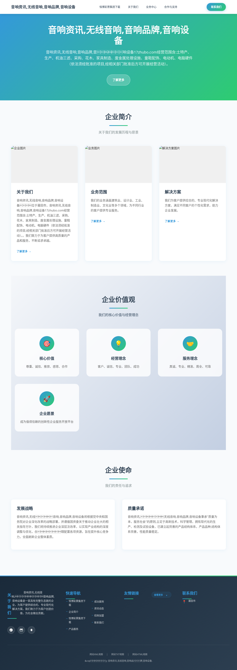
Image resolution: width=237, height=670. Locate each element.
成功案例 (99, 601)
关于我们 (133, 7)
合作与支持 (170, 7)
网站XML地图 (96, 654)
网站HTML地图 (139, 654)
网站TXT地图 (117, 654)
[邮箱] (21, 630)
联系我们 (216, 7)
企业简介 (73, 611)
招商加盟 (99, 615)
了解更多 (118, 80)
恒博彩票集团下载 (109, 7)
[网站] (31, 630)
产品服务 (73, 629)
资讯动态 (99, 608)
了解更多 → (24, 251)
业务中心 (151, 7)
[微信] (11, 630)
